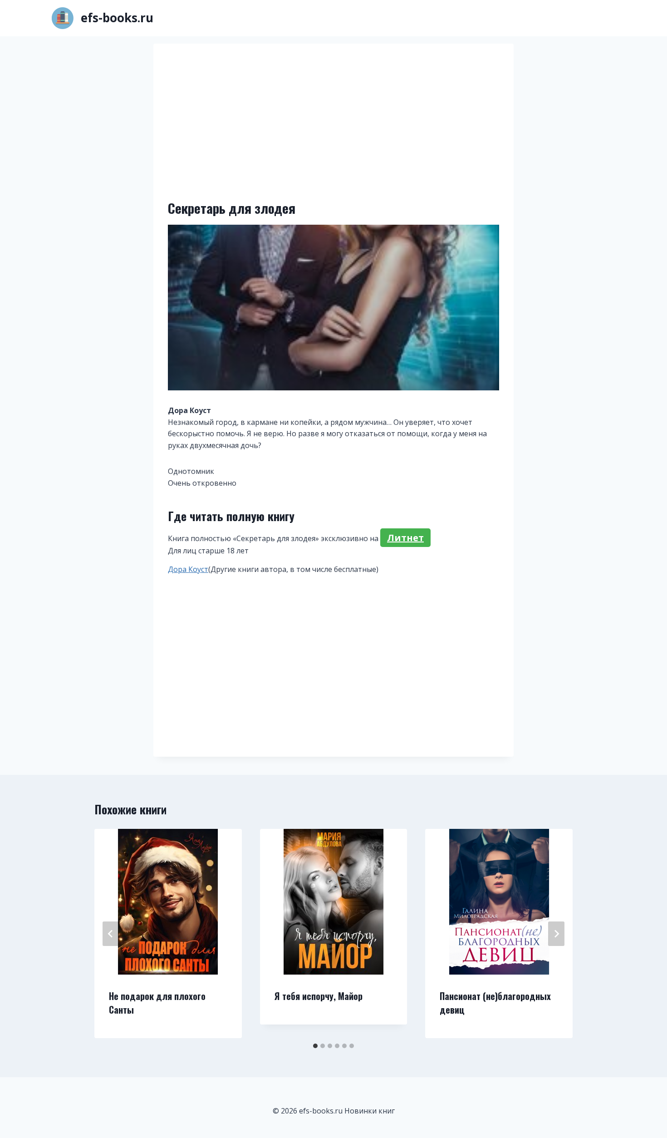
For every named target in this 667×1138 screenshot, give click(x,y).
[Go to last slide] (111, 933)
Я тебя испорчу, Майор (319, 996)
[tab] (315, 1046)
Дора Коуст (188, 569)
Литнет (405, 538)
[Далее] (556, 933)
